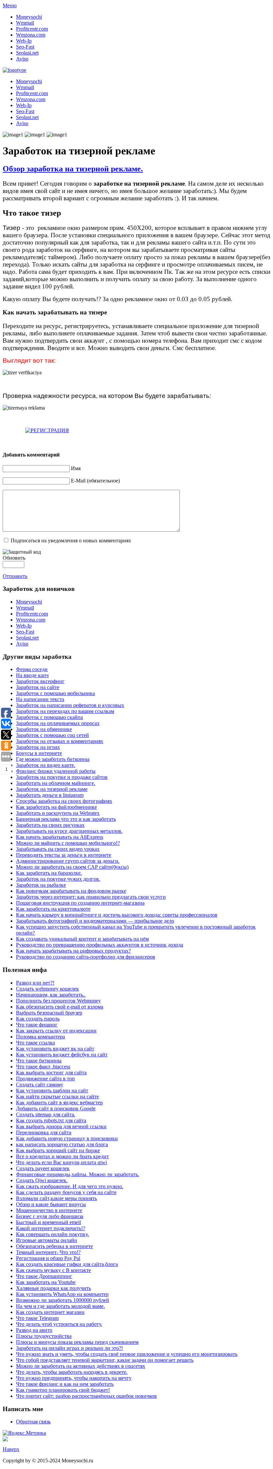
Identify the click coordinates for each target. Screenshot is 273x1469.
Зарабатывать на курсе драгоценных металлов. (69, 831)
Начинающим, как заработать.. (51, 995)
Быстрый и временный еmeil (48, 1222)
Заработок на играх (38, 747)
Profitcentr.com (32, 29)
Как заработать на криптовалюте (53, 909)
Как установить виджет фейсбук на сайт (62, 1054)
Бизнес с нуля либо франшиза (49, 1216)
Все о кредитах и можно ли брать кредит (62, 1156)
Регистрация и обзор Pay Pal (48, 1258)
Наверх (11, 1449)
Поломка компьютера (40, 1036)
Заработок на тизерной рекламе (52, 789)
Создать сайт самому (39, 1084)
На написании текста (40, 699)
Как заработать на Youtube (46, 1282)
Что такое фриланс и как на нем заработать (65, 1384)
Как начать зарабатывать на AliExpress (59, 837)
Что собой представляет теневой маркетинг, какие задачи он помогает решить (104, 1360)
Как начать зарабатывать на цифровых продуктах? (73, 951)
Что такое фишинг (37, 1024)
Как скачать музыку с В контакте (53, 1270)
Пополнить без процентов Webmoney (58, 1001)
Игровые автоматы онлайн (46, 1240)
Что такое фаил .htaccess (43, 1066)
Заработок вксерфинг (40, 681)
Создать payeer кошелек (43, 1168)
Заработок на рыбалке (41, 885)
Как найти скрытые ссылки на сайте (57, 1096)
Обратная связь (33, 1421)
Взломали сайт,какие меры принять (56, 1198)
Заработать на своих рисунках (50, 825)
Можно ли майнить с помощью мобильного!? (68, 843)
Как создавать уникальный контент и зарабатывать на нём (82, 939)
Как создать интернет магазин (50, 1312)
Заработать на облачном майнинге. (55, 783)
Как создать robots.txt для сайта (51, 1120)
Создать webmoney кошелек (47, 989)
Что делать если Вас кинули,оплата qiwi (61, 1162)
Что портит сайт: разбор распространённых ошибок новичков (86, 1396)
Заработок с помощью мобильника (55, 693)
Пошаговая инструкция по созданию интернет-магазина (80, 903)
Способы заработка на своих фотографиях (64, 801)
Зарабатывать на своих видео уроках (58, 849)
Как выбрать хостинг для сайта (51, 1072)
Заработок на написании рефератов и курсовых (70, 705)
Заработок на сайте (37, 687)
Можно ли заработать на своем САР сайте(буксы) (72, 867)
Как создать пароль (38, 1018)
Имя (76, 468)
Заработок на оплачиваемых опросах (58, 723)
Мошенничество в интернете (49, 1210)
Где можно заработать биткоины (53, 759)
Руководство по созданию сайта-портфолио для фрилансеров (85, 957)
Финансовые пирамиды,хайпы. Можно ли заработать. (77, 1174)
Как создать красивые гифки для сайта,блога (67, 1264)
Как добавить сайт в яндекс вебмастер (59, 1102)
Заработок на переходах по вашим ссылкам (65, 711)
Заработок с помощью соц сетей (52, 735)
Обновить (14, 558)
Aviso (22, 59)
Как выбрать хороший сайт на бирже (58, 1150)
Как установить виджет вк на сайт (55, 1048)
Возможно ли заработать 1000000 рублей (62, 1300)
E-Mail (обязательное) (95, 480)
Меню (10, 5)
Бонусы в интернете (39, 753)
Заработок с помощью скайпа (49, 717)
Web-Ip (24, 41)
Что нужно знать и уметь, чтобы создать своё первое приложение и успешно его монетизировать (126, 1354)
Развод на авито (34, 1330)
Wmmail (25, 23)
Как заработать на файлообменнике (56, 807)
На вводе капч (32, 675)
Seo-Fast (25, 47)
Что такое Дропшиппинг (44, 1276)
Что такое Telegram (37, 1318)
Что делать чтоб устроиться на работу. (59, 1324)
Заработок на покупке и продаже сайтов (62, 777)
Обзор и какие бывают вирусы (51, 1204)
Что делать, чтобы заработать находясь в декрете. (72, 1372)
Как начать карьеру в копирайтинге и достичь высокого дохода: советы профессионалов (116, 915)
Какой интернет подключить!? (50, 1228)
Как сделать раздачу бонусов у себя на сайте (66, 1192)
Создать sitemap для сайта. (45, 1114)
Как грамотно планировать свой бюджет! (63, 1390)
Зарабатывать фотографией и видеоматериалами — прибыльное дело (95, 921)
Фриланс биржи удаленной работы (56, 771)
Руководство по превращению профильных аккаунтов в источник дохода (99, 945)
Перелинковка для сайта (43, 1132)
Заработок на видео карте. (45, 765)
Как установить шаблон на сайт (52, 1090)
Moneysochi (29, 17)
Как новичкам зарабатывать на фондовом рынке (71, 891)
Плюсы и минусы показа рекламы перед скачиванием (77, 1342)
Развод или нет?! (35, 983)
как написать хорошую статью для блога (62, 1144)
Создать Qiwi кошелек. (42, 1180)
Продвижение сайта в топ (45, 1078)
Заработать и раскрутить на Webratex (58, 813)
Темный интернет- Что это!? (48, 1252)
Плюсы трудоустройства (44, 1336)
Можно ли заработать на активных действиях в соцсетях (80, 1366)
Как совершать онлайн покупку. (52, 1234)
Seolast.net (27, 53)
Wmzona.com (30, 35)
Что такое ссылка (35, 1042)
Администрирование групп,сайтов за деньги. (68, 861)
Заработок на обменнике (44, 729)
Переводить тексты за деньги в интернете (63, 855)
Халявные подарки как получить (53, 1288)
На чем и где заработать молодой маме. (60, 1306)
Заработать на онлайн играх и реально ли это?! (69, 1348)
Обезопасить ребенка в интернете (54, 1246)
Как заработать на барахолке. (49, 873)
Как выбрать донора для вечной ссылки (61, 1126)
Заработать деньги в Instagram (50, 795)
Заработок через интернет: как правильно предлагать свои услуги (91, 897)
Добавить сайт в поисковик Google (56, 1108)
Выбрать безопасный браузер (49, 1012)
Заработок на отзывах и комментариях (59, 741)
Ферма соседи (32, 669)
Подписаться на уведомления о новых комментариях (71, 540)
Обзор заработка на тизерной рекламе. (73, 168)
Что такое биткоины (39, 1060)
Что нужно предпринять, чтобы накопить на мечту (74, 1378)
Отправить (15, 576)
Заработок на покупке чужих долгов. (58, 879)
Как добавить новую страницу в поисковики (67, 1138)
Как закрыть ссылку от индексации (56, 1030)
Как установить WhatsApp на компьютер (62, 1294)
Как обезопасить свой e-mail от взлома (59, 1007)
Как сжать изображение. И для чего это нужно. (69, 1186)
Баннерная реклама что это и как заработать (66, 819)
